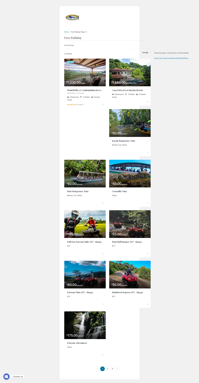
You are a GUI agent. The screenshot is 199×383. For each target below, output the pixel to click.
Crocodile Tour (119, 191)
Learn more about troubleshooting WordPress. (171, 58)
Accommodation (123, 12)
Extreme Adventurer (77, 343)
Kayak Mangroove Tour (123, 140)
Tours (100, 22)
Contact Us (125, 22)
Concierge (111, 22)
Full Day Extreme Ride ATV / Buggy (84, 241)
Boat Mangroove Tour (78, 191)
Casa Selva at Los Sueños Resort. (127, 90)
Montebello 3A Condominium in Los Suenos (85, 90)
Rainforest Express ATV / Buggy (127, 292)
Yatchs (107, 12)
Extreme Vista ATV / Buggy (80, 292)
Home (97, 12)
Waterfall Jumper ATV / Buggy (127, 241)
